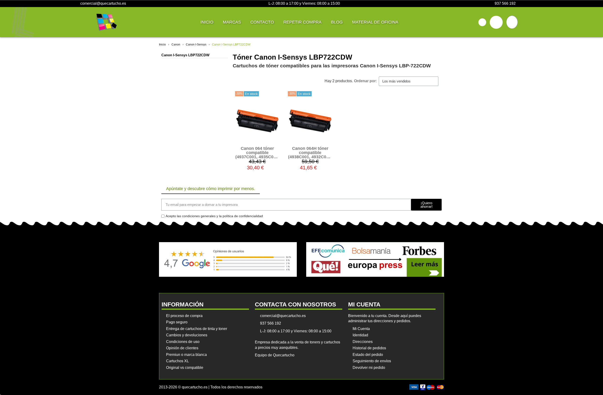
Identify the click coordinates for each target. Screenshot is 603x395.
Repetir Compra (302, 22)
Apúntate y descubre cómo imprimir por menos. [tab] (210, 188)
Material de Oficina (375, 22)
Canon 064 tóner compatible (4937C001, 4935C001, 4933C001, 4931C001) (257, 154)
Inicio (206, 22)
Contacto (262, 22)
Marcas (232, 22)
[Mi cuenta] (496, 22)
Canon (175, 44)
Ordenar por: (365, 81)
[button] (482, 22)
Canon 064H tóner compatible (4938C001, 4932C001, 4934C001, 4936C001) (310, 154)
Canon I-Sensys (196, 44)
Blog (337, 22)
